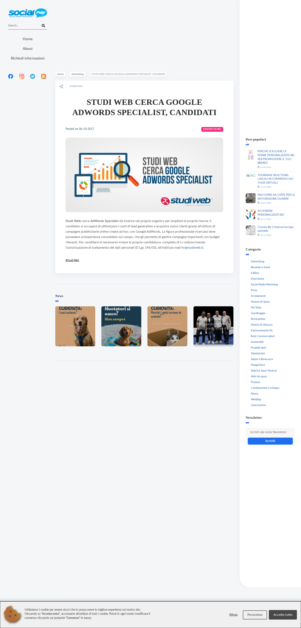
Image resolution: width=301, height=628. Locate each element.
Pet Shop (256, 307)
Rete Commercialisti (262, 336)
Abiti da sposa (259, 376)
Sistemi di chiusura (261, 325)
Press (254, 290)
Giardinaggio (258, 313)
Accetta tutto (282, 614)
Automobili (257, 342)
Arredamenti (258, 296)
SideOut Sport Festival (264, 370)
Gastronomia (258, 405)
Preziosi (255, 382)
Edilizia (255, 273)
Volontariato (258, 353)
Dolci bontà (257, 279)
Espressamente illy (262, 330)
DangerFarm (258, 365)
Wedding (256, 399)
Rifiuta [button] (233, 614)
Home (28, 39)
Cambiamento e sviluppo (265, 388)
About (28, 49)
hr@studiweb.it (192, 247)
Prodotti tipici (258, 348)
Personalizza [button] (255, 614)
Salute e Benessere (262, 359)
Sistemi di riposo (260, 302)
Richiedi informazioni (27, 58)
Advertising (77, 74)
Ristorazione (258, 319)
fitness (255, 393)
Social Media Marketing (264, 284)
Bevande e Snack (260, 267)
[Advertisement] (27, 135)
